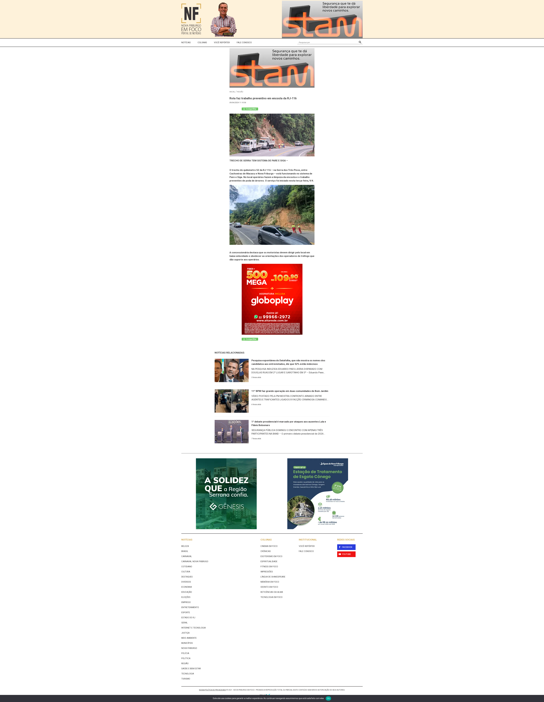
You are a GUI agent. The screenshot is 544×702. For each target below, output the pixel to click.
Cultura (185, 571)
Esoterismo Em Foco (271, 556)
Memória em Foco (270, 582)
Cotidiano (186, 566)
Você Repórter (222, 42)
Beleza (185, 546)
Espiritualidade (269, 561)
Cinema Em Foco (269, 546)
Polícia (185, 653)
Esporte (185, 612)
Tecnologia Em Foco (271, 597)
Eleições (185, 597)
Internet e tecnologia (193, 627)
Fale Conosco (244, 42)
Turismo (185, 678)
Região (240, 92)
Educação (186, 592)
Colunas (202, 42)
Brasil (184, 551)
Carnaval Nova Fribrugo (194, 561)
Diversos (186, 582)
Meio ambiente (189, 638)
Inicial (232, 92)
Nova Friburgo (189, 648)
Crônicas (266, 551)
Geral (184, 622)
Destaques (187, 576)
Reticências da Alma (272, 592)
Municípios (187, 643)
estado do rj (188, 617)
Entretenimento (190, 607)
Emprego (186, 602)
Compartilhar (251, 109)
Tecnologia (187, 673)
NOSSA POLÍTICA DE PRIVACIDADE (212, 690)
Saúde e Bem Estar (191, 668)
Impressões (267, 571)
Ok (328, 698)
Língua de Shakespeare (273, 576)
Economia (186, 587)
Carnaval (186, 556)
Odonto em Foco (269, 587)
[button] (360, 42)
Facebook (347, 547)
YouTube (346, 554)
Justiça (185, 633)
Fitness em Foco (269, 566)
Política (185, 658)
